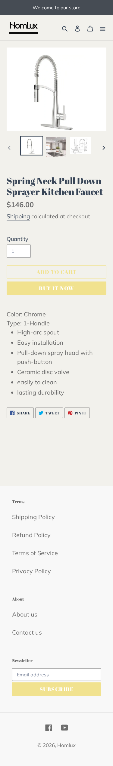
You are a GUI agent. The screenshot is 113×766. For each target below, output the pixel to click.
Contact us (27, 632)
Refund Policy (31, 535)
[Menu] (102, 27)
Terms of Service (35, 553)
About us (24, 614)
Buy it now (56, 288)
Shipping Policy (33, 517)
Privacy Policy (31, 571)
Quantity (17, 238)
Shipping (18, 216)
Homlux (66, 745)
